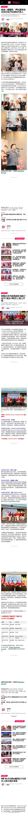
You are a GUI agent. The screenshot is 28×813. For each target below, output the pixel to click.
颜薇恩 (14, 210)
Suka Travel (12, 691)
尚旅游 (21, 691)
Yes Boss (14, 716)
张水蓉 (3, 692)
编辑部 (8, 19)
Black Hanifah (13, 688)
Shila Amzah (5, 691)
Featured (20, 207)
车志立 (10, 210)
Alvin (16, 207)
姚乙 (17, 691)
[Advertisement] (14, 189)
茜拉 (7, 692)
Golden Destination (13, 690)
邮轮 (10, 692)
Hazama (21, 690)
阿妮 (13, 692)
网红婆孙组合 (4, 210)
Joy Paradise (5, 208)
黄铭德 (16, 692)
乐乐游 (21, 208)
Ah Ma (11, 207)
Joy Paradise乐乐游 (13, 208)
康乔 (25, 691)
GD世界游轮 (4, 690)
